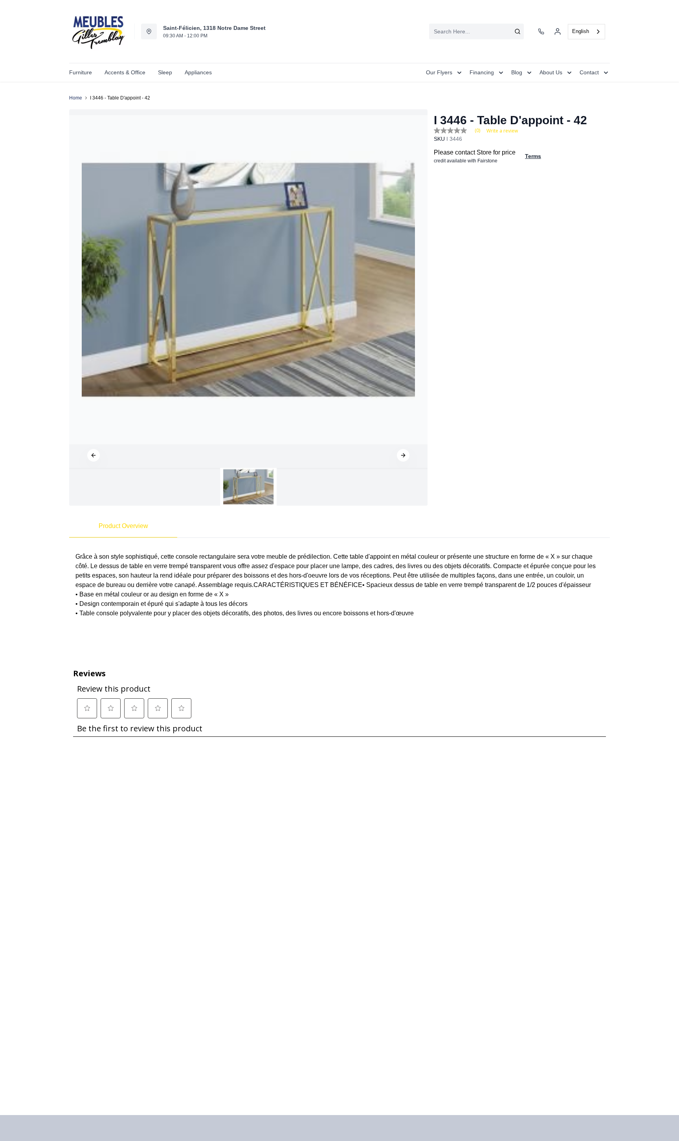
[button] (93, 455)
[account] (558, 31)
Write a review (502, 131)
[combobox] (476, 31)
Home (75, 98)
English (580, 31)
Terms (533, 156)
